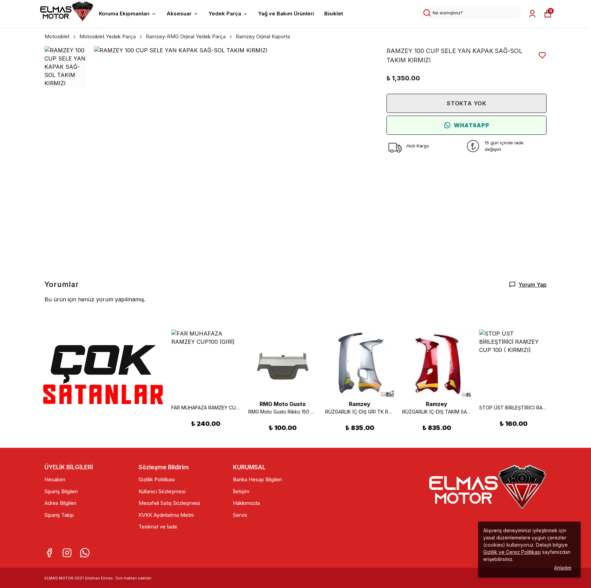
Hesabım (54, 479)
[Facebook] (49, 553)
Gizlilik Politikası (157, 479)
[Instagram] (67, 553)
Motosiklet (56, 36)
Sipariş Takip (59, 515)
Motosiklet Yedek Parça (107, 36)
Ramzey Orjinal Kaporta (263, 36)
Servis (240, 515)
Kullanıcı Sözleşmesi (162, 491)
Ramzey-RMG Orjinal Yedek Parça (186, 36)
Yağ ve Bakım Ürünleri (286, 13)
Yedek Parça (225, 13)
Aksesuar (179, 13)
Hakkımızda (246, 503)
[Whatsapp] (85, 553)
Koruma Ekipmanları (124, 13)
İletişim (241, 491)
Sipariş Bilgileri (61, 491)
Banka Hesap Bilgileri (257, 479)
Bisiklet (333, 13)
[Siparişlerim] (532, 14)
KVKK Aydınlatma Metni (166, 515)
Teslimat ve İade (158, 526)
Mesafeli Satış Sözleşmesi (169, 503)
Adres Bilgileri (60, 503)
